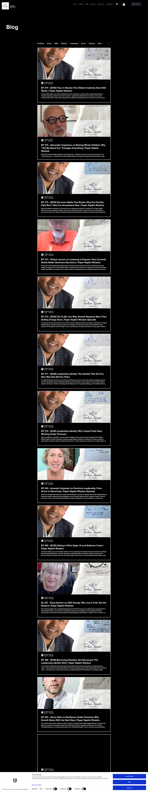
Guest (49, 43)
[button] (124, 4)
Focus (83, 43)
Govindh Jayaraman (13, 6)
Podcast (64, 43)
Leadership (74, 43)
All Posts (40, 43)
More (100, 43)
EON (56, 43)
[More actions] (107, 83)
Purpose (92, 43)
